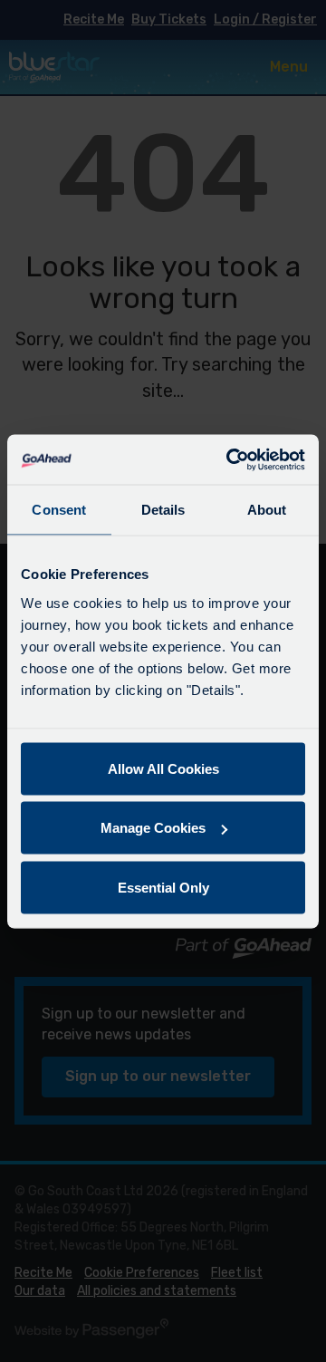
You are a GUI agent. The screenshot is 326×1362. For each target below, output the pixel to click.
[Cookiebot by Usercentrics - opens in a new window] (230, 459)
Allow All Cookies (163, 768)
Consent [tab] (59, 509)
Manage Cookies (153, 828)
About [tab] (267, 509)
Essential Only (163, 886)
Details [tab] (163, 509)
